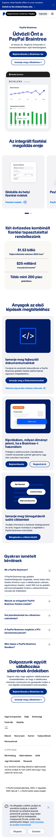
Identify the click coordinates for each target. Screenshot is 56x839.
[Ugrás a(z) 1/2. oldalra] (27, 213)
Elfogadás (17, 831)
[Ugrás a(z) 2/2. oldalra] (30, 213)
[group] (23, 181)
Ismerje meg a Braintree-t (28, 62)
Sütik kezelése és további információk (27, 823)
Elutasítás (36, 831)
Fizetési (13, 202)
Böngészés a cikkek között (23, 537)
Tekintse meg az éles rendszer (23, 388)
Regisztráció (39, 464)
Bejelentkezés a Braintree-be (28, 54)
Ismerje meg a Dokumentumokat (26, 380)
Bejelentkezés (16, 464)
